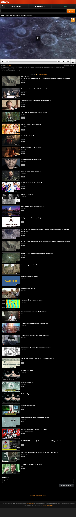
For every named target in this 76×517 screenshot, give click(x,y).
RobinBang (8, 65)
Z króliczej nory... (42, 74)
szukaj (71, 11)
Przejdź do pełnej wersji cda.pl (38, 495)
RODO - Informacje (48, 505)
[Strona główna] (5, 2)
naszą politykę (30, 503)
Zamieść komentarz (66, 485)
